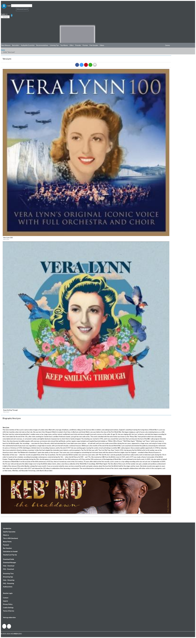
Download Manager (9, 562)
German (5, 17)
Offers (72, 45)
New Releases (6, 45)
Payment (6, 545)
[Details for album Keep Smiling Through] (86, 408)
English (3, 14)
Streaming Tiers (8, 573)
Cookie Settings (8, 607)
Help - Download (8, 566)
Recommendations (42, 45)
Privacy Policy (7, 604)
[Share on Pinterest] (86, 65)
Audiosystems (7, 587)
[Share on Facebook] (77, 65)
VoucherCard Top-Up (10, 555)
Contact (5, 598)
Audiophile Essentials (28, 45)
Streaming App (8, 577)
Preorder (78, 45)
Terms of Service (8, 611)
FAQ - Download (8, 569)
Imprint (5, 601)
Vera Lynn (6, 239)
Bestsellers (15, 45)
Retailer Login (7, 593)
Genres (167, 45)
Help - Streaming (8, 580)
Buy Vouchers (7, 548)
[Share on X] (81, 65)
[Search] (12, 8)
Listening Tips (54, 45)
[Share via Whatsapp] (90, 65)
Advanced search (22, 9)
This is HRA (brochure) (10, 538)
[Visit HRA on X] (9, 626)
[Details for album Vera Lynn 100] (86, 235)
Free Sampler (93, 45)
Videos (102, 45)
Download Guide (8, 559)
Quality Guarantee (9, 532)
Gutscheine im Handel (10, 551)
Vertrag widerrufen (9, 617)
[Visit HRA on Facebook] (4, 626)
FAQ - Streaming (8, 583)
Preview (85, 45)
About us (6, 535)
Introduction (7, 528)
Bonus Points (7, 541)
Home (3, 50)
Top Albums (64, 45)
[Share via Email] (95, 65)
